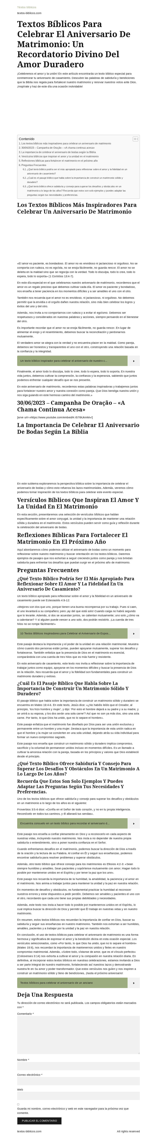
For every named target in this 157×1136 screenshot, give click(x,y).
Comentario (25, 1013)
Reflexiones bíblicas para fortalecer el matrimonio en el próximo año (59, 160)
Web (20, 1089)
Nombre (23, 1059)
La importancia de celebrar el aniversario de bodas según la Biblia (58, 152)
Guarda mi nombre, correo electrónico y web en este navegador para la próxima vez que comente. (73, 1110)
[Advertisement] (78, 112)
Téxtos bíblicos (26, 7)
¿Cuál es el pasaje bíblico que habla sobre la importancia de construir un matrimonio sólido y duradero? (75, 180)
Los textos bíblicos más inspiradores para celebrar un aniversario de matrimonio (66, 143)
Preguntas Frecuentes (33, 165)
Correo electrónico (29, 1074)
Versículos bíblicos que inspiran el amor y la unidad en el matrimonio (60, 156)
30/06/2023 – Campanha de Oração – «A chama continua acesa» (58, 147)
